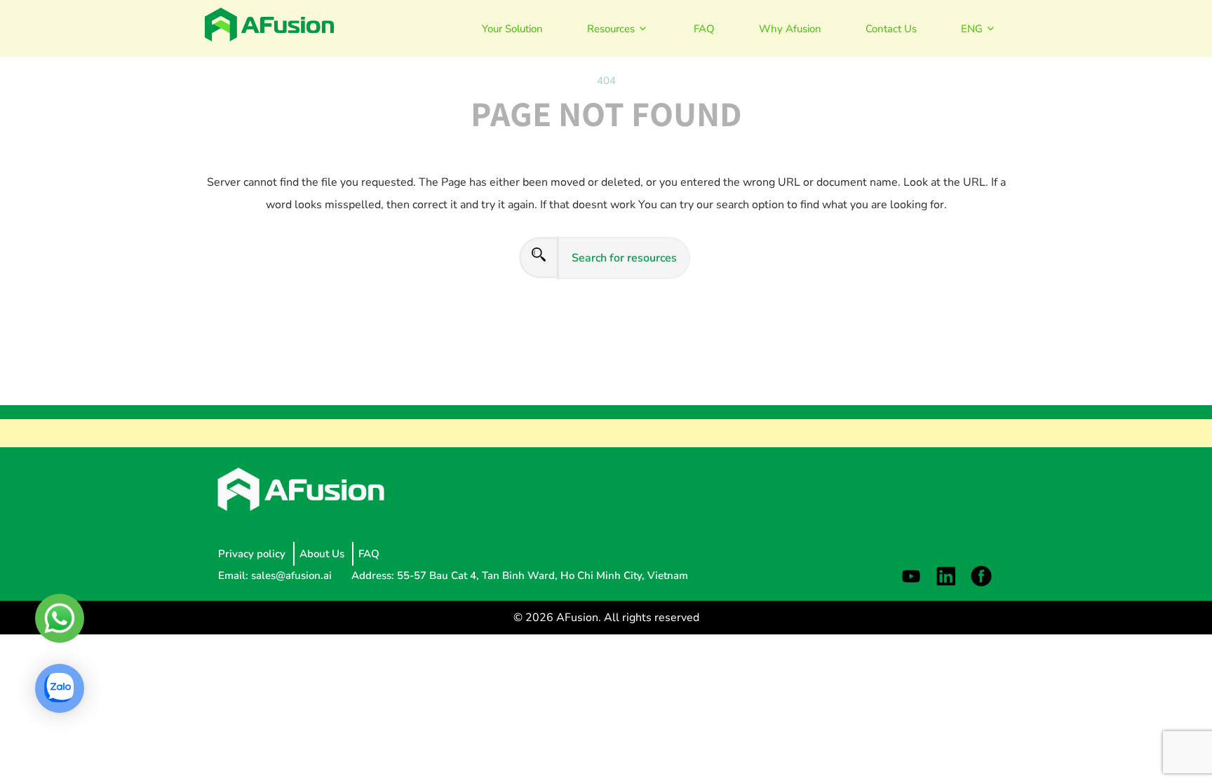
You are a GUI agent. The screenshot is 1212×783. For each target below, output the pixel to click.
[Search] (538, 257)
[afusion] (269, 24)
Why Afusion (790, 29)
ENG (972, 29)
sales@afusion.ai (293, 575)
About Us (323, 554)
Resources (611, 29)
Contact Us (891, 29)
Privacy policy (253, 554)
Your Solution (512, 29)
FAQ (704, 29)
